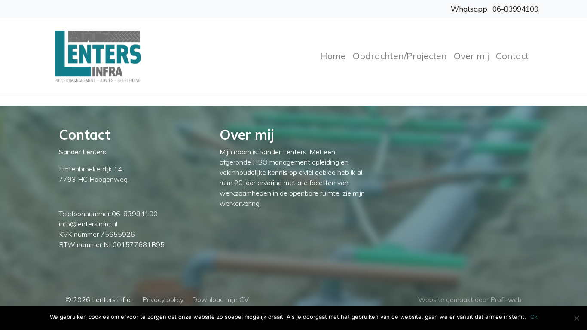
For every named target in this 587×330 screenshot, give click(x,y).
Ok (534, 316)
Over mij (471, 55)
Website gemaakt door (470, 299)
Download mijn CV (220, 299)
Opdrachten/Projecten (400, 55)
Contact (512, 55)
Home (333, 55)
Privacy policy (162, 299)
